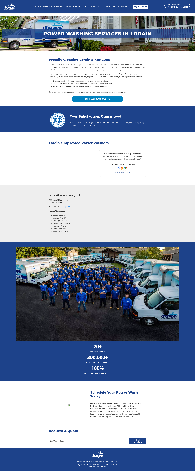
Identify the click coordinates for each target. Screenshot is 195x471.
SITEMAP (92, 467)
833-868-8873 (181, 7)
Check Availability (138, 441)
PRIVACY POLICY (101, 467)
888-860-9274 (84, 464)
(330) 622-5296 (67, 207)
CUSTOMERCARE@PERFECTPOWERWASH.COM (103, 464)
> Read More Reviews (122, 173)
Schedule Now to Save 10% (97, 99)
